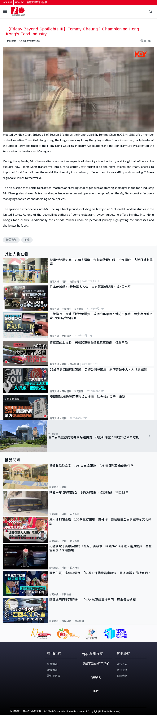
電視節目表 (53, 676)
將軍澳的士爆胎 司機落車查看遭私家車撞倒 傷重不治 (89, 342)
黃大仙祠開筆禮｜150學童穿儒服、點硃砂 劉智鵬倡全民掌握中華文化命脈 (100, 521)
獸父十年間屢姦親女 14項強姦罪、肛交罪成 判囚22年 (88, 492)
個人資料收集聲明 (32, 711)
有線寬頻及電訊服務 (37, 2)
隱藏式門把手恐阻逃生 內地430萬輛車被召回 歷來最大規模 (92, 599)
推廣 (27, 239)
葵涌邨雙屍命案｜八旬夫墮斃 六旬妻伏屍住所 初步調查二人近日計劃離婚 (101, 262)
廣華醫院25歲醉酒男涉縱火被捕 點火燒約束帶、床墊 (87, 396)
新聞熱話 (66, 335)
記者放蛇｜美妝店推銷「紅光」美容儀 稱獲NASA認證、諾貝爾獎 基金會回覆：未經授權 (100, 548)
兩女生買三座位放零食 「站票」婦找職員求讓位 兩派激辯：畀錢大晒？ (100, 573)
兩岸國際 (66, 309)
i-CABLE (7, 2)
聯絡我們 (122, 676)
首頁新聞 (74, 281)
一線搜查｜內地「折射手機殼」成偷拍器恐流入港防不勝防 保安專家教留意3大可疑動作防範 (101, 316)
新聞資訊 (11, 239)
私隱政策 (15, 711)
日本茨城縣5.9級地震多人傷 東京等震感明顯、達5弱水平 (90, 287)
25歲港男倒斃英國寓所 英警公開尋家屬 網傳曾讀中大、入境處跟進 (98, 369)
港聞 (64, 281)
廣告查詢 (122, 664)
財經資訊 (52, 670)
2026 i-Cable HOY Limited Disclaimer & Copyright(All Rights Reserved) (83, 711)
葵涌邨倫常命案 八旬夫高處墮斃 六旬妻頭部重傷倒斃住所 (93, 465)
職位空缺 (122, 670)
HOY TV (19, 2)
